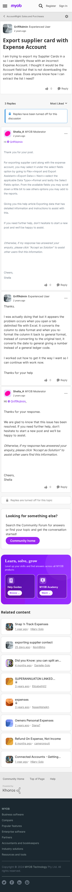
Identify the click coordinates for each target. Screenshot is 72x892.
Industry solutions (12, 848)
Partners (7, 837)
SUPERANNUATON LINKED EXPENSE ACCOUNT (34, 679)
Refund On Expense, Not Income (38, 739)
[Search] (41, 6)
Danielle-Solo (42, 665)
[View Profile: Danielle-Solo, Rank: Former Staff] (9, 663)
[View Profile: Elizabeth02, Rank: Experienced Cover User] (9, 681)
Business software (13, 814)
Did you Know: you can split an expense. (37, 660)
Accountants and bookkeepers (20, 843)
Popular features (12, 825)
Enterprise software (13, 831)
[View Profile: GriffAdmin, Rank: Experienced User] (7, 28)
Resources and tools (14, 854)
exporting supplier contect (34, 642)
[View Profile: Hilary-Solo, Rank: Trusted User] (9, 627)
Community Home (13, 778)
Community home (22, 541)
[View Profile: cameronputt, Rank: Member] (9, 741)
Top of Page (37, 778)
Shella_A (18, 131)
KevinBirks (39, 647)
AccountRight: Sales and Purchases (25, 16)
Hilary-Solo (37, 629)
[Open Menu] (66, 16)
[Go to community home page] (16, 6)
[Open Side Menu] (5, 6)
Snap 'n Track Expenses (31, 624)
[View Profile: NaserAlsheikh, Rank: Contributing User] (9, 702)
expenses (22, 699)
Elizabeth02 (39, 686)
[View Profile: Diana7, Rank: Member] (9, 723)
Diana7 (36, 725)
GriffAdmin (21, 26)
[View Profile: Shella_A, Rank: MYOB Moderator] (7, 133)
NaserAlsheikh (40, 707)
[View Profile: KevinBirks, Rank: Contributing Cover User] (9, 645)
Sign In (63, 5)
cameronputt (42, 743)
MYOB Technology (36, 866)
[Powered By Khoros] (36, 789)
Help (53, 778)
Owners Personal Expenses (34, 720)
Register (51, 5)
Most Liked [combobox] (58, 103)
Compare (7, 820)
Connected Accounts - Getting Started (36, 757)
